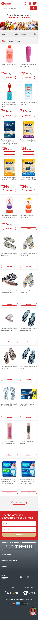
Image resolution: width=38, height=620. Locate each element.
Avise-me (28, 228)
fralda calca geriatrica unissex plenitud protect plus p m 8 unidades (8, 481)
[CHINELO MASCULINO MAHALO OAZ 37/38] (28, 280)
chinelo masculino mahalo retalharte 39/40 (9, 292)
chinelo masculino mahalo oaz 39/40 (9, 254)
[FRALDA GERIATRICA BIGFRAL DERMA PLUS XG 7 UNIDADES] (28, 129)
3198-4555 (20, 546)
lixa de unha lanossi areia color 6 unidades (8, 442)
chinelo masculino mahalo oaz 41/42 (28, 367)
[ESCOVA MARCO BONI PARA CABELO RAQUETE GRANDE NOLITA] (9, 91)
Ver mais (19, 503)
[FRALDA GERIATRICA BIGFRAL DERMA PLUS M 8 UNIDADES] (28, 167)
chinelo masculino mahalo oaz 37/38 (28, 292)
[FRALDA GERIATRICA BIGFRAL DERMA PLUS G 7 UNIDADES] (9, 167)
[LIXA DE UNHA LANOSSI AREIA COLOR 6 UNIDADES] (9, 431)
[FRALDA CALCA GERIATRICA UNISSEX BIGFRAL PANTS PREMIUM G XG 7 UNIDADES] (9, 129)
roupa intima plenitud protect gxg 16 (27, 405)
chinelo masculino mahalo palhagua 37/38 (28, 254)
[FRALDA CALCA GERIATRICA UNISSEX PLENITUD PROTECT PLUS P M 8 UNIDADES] (9, 469)
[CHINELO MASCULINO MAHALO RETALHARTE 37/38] (9, 393)
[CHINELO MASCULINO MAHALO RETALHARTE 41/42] (28, 318)
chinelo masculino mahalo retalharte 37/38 (9, 405)
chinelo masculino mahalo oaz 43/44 (9, 367)
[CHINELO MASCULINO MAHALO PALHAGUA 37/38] (28, 242)
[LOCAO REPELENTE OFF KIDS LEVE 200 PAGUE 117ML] (9, 205)
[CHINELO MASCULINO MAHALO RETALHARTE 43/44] (9, 318)
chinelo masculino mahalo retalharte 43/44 (9, 329)
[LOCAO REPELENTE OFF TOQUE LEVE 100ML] (28, 91)
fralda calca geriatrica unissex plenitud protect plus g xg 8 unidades (27, 481)
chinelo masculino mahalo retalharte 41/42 (28, 329)
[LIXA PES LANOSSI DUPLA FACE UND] (28, 431)
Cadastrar (19, 535)
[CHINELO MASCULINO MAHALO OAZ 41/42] (28, 355)
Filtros (3, 34)
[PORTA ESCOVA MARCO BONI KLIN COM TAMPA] (28, 54)
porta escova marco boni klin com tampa (28, 65)
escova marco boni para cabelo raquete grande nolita (8, 104)
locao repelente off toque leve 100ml (28, 103)
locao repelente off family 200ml (26, 216)
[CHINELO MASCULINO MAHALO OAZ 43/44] (9, 355)
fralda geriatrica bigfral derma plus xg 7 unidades (28, 141)
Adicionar (9, 77)
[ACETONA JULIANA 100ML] (9, 54)
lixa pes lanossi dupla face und (27, 442)
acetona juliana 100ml (8, 64)
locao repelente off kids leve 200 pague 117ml (9, 216)
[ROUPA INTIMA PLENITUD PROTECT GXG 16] (28, 393)
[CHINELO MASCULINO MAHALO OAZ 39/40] (9, 242)
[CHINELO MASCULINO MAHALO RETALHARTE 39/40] (9, 280)
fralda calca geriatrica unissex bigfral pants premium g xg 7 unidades (9, 142)
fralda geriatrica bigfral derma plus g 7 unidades (9, 178)
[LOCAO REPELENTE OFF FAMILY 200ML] (28, 205)
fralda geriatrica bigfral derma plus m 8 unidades (28, 178)
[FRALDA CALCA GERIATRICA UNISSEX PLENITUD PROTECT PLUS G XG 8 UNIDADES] (28, 469)
